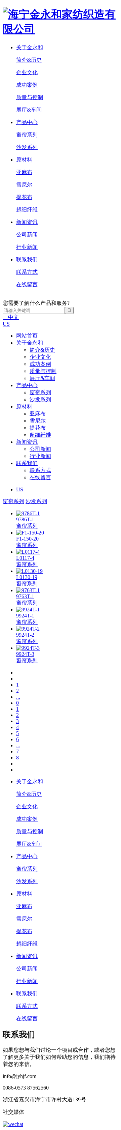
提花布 (24, 197)
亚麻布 (24, 172)
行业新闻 (27, 247)
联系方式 (27, 272)
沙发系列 (27, 147)
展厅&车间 (29, 110)
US (6, 324)
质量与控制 (29, 97)
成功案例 (27, 85)
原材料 (24, 406)
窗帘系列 (27, 135)
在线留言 (27, 284)
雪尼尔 (24, 184)
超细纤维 (27, 209)
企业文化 (27, 72)
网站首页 (27, 336)
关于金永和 (29, 343)
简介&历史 (29, 60)
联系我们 (27, 463)
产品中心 (27, 385)
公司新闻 (27, 234)
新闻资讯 (27, 442)
